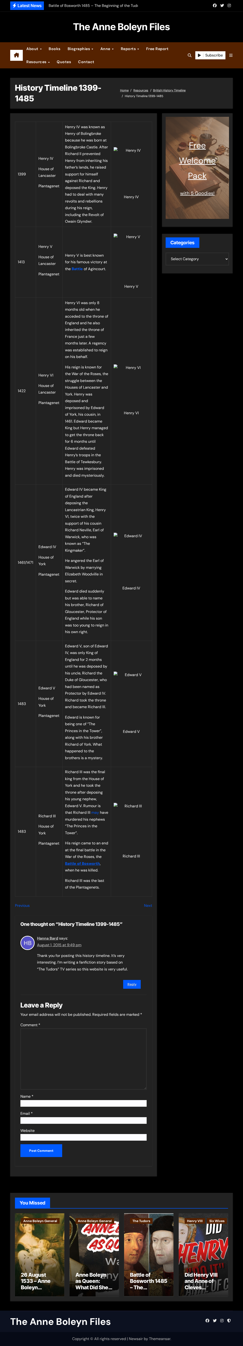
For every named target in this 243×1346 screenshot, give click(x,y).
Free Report (157, 48)
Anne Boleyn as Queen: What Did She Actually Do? (91, 1284)
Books (55, 48)
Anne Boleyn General (40, 1221)
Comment (30, 1024)
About (32, 48)
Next (148, 905)
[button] (231, 55)
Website (27, 1130)
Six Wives (216, 1221)
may (95, 812)
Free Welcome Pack (197, 160)
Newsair (136, 1338)
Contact (86, 61)
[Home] (16, 55)
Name (26, 1096)
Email (26, 1113)
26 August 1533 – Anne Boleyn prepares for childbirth (36, 1287)
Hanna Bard (47, 938)
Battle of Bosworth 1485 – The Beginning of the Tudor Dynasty (148, 1290)
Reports (129, 48)
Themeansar (159, 1338)
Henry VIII (195, 1221)
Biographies (79, 48)
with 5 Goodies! (197, 193)
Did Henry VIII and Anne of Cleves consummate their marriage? (201, 1290)
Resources (36, 61)
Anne (106, 48)
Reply (131, 984)
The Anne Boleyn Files (121, 27)
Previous (22, 905)
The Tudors (141, 1221)
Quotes (64, 61)
